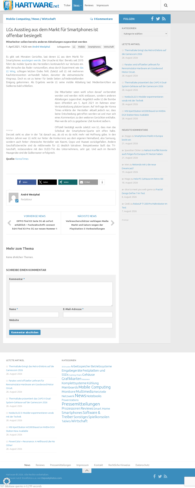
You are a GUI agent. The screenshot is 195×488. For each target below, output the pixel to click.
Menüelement (32, 5)
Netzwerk (68, 396)
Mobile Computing (18, 18)
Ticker (67, 5)
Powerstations (70, 399)
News (77, 5)
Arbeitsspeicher (81, 366)
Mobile (81, 47)
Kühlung (93, 383)
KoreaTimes (21, 158)
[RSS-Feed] (163, 19)
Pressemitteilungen (81, 403)
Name (13, 309)
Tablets (66, 421)
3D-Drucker (66, 367)
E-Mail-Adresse (73, 309)
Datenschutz (142, 465)
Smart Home (102, 408)
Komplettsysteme (74, 383)
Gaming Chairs (75, 375)
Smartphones (94, 47)
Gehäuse (88, 374)
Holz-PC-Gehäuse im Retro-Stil (148, 179)
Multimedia (85, 391)
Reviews (89, 5)
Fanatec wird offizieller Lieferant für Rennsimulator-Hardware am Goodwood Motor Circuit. (142, 68)
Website (14, 320)
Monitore (68, 391)
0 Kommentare (103, 18)
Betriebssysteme (101, 366)
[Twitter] (158, 19)
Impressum (103, 5)
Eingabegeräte (72, 370)
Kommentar (17, 279)
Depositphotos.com (51, 478)
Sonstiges (81, 417)
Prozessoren (71, 408)
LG (74, 47)
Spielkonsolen (98, 417)
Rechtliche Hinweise (119, 465)
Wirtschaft (49, 18)
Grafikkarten (72, 379)
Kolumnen (86, 379)
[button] (26, 182)
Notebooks (94, 396)
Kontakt (98, 465)
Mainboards (70, 387)
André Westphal (41, 46)
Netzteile (100, 391)
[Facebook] (152, 19)
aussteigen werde (31, 60)
